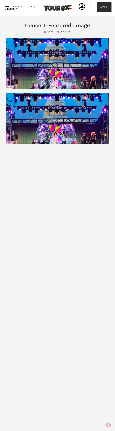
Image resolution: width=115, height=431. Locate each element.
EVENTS (31, 7)
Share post (65, 31)
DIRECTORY (11, 9)
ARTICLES (18, 7)
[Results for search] (93, 13)
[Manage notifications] (108, 425)
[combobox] (93, 7)
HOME (7, 7)
